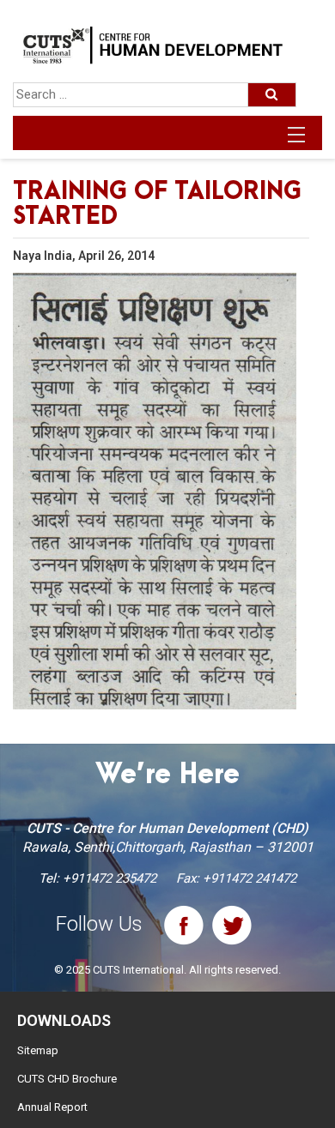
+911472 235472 (109, 878)
